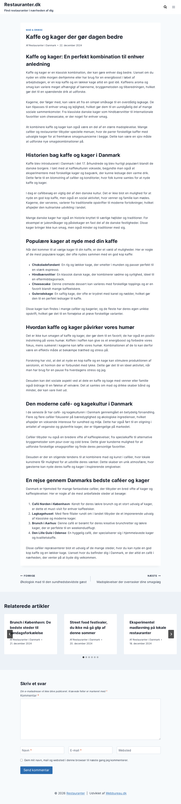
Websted (124, 750)
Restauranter (75, 793)
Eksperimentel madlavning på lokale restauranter (148, 627)
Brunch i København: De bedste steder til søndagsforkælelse (30, 627)
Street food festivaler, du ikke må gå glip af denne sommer (88, 627)
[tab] (83, 657)
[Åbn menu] (173, 7)
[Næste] (171, 634)
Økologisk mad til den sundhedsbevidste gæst (53, 579)
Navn (27, 750)
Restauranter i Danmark (42, 45)
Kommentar (29, 695)
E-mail (76, 750)
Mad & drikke (34, 30)
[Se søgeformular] (165, 7)
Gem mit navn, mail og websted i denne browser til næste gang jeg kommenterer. (76, 760)
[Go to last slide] (10, 634)
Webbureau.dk (116, 793)
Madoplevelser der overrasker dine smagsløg (129, 579)
